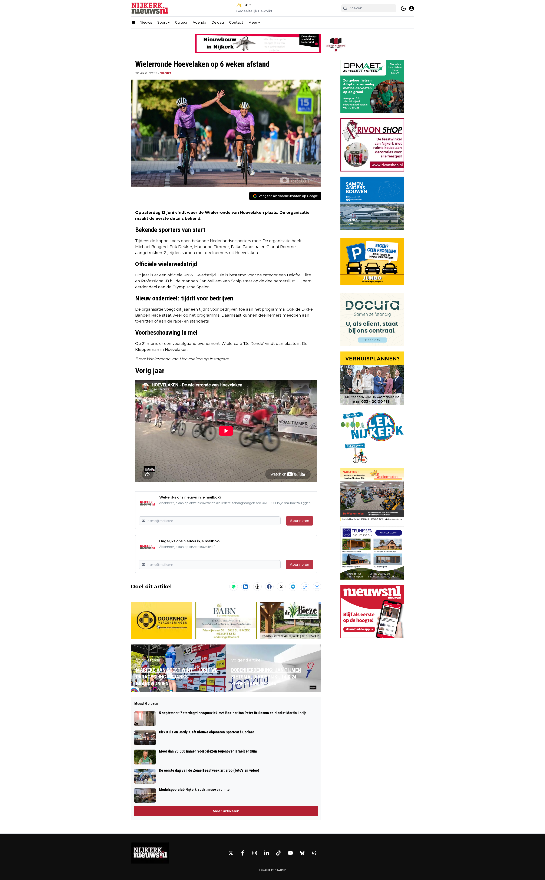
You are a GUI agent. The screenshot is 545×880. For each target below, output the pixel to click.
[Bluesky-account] (302, 853)
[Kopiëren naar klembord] (305, 586)
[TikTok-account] (278, 853)
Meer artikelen (226, 811)
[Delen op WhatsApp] (233, 586)
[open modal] (411, 8)
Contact (236, 22)
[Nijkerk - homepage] (150, 8)
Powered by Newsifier (272, 869)
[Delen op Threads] (257, 586)
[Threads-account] (314, 853)
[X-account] (230, 853)
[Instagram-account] (254, 853)
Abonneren (299, 521)
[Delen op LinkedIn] (245, 586)
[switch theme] (403, 8)
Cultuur (181, 22)
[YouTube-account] (290, 853)
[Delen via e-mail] (317, 586)
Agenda (199, 22)
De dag (217, 22)
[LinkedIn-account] (266, 853)
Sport (162, 22)
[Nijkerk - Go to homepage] (150, 853)
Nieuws (145, 22)
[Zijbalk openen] (133, 22)
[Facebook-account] (242, 853)
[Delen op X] (281, 586)
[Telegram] (293, 586)
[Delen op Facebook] (269, 586)
